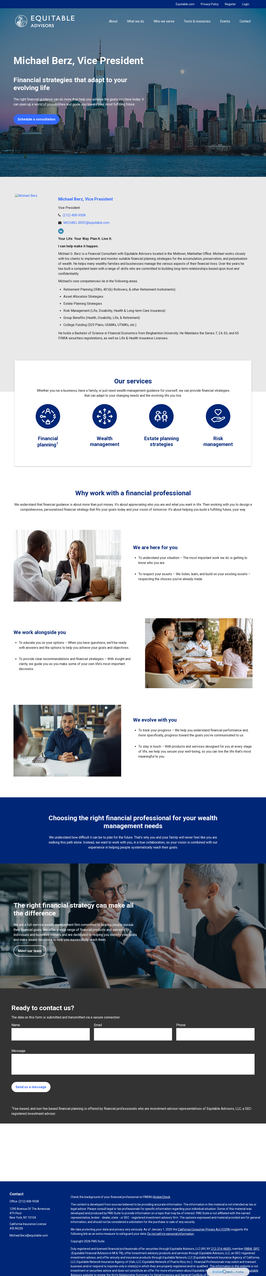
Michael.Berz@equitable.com (29, 1235)
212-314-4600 (220, 1248)
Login (245, 4)
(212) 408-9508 (74, 215)
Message (18, 1051)
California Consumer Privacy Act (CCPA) (204, 1229)
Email (98, 1025)
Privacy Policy (210, 4)
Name (15, 1025)
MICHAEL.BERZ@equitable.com (86, 223)
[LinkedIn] (61, 231)
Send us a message (31, 1087)
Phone (181, 1025)
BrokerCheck (161, 1197)
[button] (113, 21)
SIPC (256, 1248)
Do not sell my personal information (170, 1233)
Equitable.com (185, 4)
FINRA (248, 1248)
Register (230, 4)
